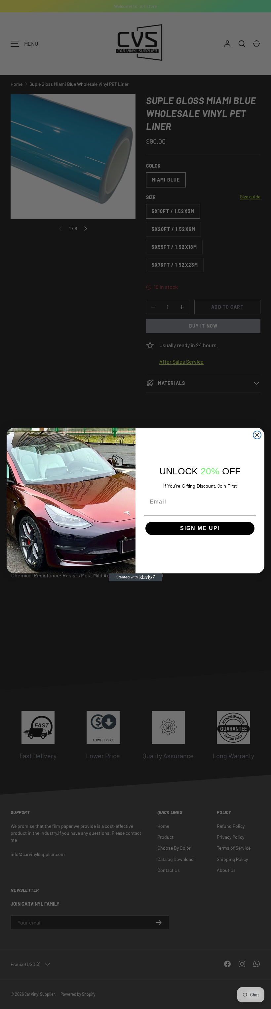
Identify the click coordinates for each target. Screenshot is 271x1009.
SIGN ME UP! (200, 528)
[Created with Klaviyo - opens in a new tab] (135, 577)
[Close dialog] (257, 435)
